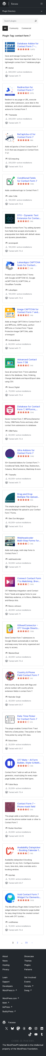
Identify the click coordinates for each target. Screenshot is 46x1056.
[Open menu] (42, 3)
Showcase (29, 956)
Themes (28, 961)
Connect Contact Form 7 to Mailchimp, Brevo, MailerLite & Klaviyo (29, 580)
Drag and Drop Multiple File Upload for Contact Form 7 (27, 495)
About (5, 956)
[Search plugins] (35, 20)
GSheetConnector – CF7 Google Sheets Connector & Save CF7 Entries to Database (29, 627)
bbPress (7, 1007)
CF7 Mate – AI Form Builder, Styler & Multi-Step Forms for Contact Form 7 (28, 761)
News (5, 961)
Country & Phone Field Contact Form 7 (28, 673)
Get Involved (30, 977)
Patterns (28, 969)
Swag (28, 990)
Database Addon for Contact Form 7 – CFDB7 (28, 45)
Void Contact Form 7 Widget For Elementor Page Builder (28, 896)
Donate (28, 986)
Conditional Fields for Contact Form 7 (27, 179)
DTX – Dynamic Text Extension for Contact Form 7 (28, 217)
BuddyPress (9, 1011)
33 (26, 942)
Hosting (5, 965)
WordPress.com (10, 998)
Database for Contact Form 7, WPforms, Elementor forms (28, 408)
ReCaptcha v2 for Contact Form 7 (26, 135)
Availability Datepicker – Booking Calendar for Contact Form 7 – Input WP (29, 849)
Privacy (5, 969)
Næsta (32, 942)
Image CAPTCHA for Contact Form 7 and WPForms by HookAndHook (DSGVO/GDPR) (28, 311)
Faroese (12, 1022)
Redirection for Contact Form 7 (25, 88)
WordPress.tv (9, 990)
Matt (5, 1003)
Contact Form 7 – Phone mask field (26, 805)
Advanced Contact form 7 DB (27, 361)
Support (6, 981)
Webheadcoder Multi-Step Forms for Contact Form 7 (28, 539)
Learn (4, 977)
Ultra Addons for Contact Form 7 (26, 451)
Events (27, 981)
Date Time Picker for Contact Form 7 (27, 717)
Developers (7, 986)
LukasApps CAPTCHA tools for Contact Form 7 (28, 264)
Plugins (27, 965)
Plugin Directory (8, 11)
